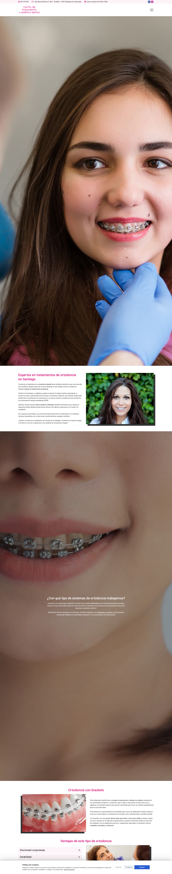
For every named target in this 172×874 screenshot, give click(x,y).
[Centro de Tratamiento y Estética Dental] (29, 10)
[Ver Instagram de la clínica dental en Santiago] (152, 1)
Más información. (69, 869)
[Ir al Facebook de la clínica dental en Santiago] (149, 1)
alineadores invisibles (104, 612)
